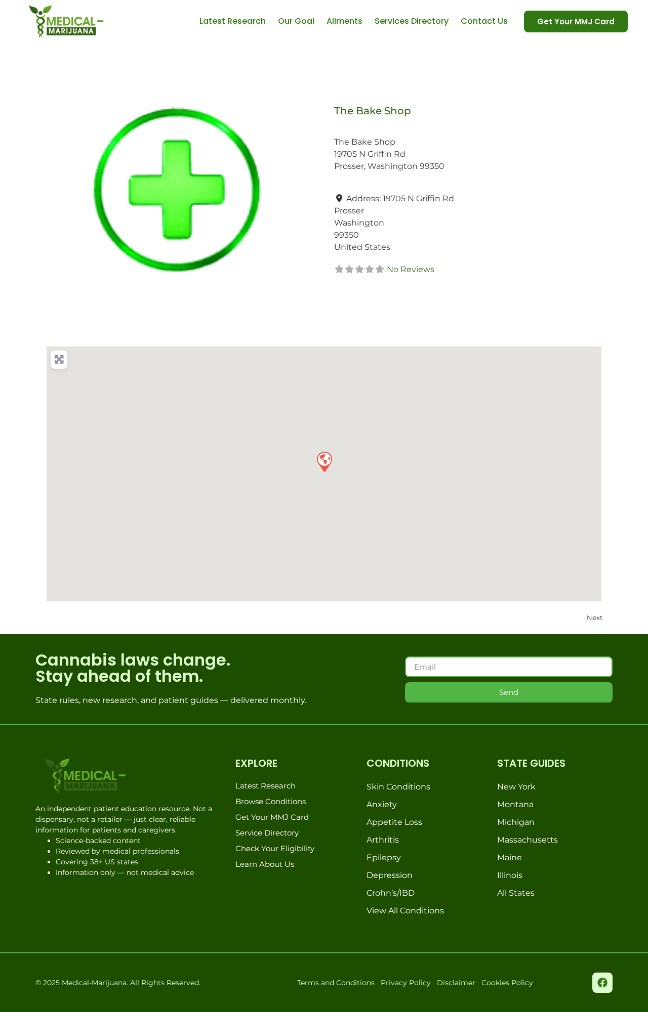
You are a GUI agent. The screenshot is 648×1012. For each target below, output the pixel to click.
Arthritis (383, 840)
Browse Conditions (270, 801)
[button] (324, 461)
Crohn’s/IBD (391, 893)
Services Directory (412, 21)
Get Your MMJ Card (272, 817)
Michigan (516, 822)
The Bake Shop (372, 111)
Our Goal (296, 21)
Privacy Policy (406, 982)
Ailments (344, 21)
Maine (509, 857)
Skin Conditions (398, 786)
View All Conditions (405, 910)
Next (594, 617)
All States (516, 893)
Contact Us (484, 21)
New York (516, 786)
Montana (515, 804)
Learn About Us (264, 864)
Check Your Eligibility (274, 848)
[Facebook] (602, 983)
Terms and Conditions (336, 982)
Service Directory (267, 833)
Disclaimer (456, 982)
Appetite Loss (394, 822)
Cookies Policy (507, 982)
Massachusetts (527, 840)
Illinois (509, 875)
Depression (390, 875)
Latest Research (232, 21)
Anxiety (382, 804)
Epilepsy (384, 857)
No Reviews (410, 269)
